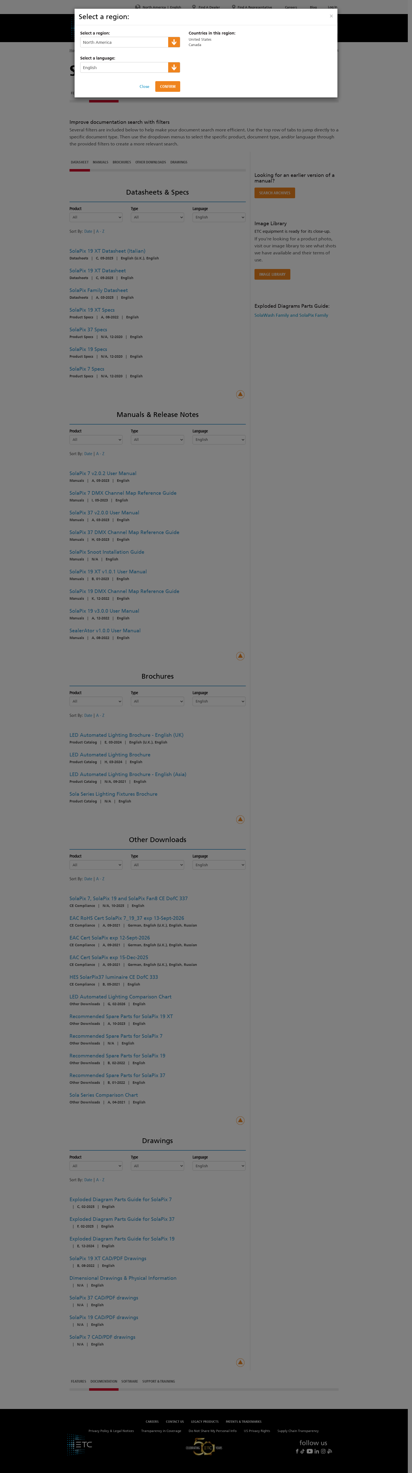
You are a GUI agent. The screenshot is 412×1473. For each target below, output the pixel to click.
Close (144, 86)
